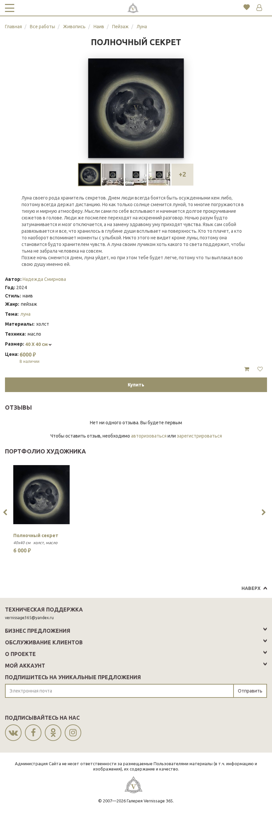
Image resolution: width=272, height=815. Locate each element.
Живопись (74, 26)
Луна (142, 26)
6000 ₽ (29, 358)
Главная (13, 26)
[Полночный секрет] (41, 495)
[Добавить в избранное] (260, 369)
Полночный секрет (35, 535)
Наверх (250, 588)
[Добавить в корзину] (246, 369)
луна (25, 314)
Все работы (42, 26)
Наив (99, 26)
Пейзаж (120, 26)
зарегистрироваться (199, 436)
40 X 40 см (37, 344)
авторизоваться (149, 436)
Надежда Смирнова (44, 279)
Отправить (250, 690)
